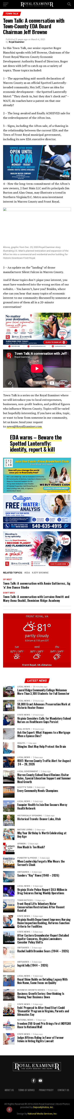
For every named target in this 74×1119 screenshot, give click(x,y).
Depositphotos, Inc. (43, 1107)
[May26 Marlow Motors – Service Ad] (37, 179)
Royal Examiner (16, 42)
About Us (9, 1090)
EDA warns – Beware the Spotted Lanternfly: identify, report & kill (36, 443)
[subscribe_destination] (37, 347)
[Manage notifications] (9, 1110)
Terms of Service (26, 1090)
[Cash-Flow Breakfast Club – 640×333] (37, 492)
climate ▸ (37, 664)
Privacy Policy (46, 1090)
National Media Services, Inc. (42, 1113)
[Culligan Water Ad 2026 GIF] (37, 529)
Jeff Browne (40, 573)
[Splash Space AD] (37, 566)
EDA (28, 573)
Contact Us (63, 1090)
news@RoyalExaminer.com (24, 426)
